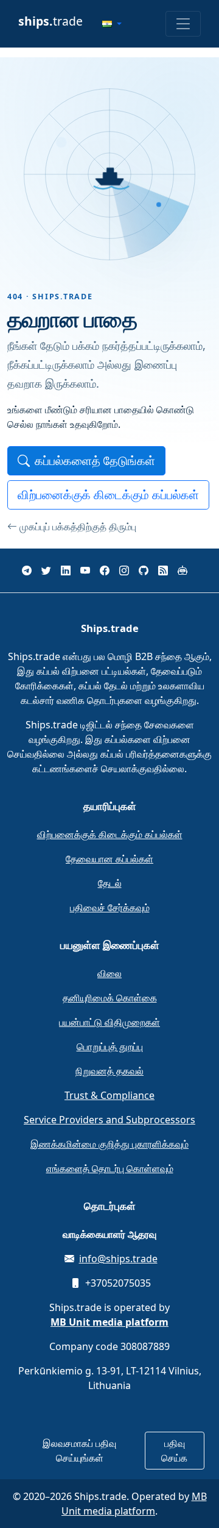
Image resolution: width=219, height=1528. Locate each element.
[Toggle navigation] (183, 24)
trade (50, 21)
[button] (111, 24)
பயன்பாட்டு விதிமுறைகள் (109, 1022)
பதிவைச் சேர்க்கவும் (110, 907)
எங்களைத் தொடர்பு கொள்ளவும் (109, 1168)
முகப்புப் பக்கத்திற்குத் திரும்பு (77, 526)
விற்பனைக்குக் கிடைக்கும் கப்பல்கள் (108, 494)
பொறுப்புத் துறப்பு (110, 1046)
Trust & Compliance (109, 1095)
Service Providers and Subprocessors (109, 1119)
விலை (109, 973)
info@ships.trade (118, 1258)
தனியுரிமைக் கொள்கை (110, 997)
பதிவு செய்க (174, 1451)
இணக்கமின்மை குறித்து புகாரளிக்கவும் (109, 1144)
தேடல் (110, 883)
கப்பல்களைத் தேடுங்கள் (95, 460)
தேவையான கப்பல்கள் (109, 858)
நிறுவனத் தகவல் (109, 1071)
